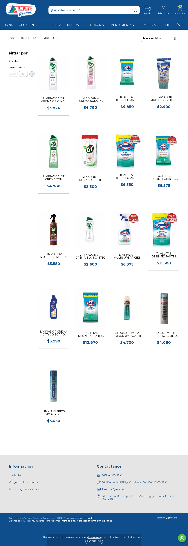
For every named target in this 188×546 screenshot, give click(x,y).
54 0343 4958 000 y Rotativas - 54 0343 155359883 (134, 482)
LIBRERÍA (173, 25)
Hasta (22, 67)
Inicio (9, 25)
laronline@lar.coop (114, 489)
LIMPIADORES (29, 38)
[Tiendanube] (167, 518)
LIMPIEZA (149, 25)
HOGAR (96, 25)
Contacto (15, 475)
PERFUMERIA (121, 25)
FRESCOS (51, 25)
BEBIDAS (74, 25)
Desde (12, 67)
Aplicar (32, 74)
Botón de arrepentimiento (95, 520)
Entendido (94, 541)
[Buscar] (135, 10)
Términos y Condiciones (24, 489)
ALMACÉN (27, 25)
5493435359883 (112, 475)
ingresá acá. (68, 520)
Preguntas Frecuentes (23, 482)
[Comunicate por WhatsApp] (182, 538)
